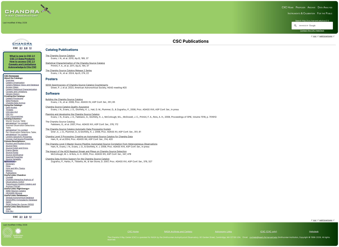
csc (314, 36)
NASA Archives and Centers (178, 231)
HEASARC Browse (14, 193)
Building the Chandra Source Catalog (64, 99)
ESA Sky (9, 211)
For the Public (324, 13)
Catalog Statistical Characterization (21, 89)
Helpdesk (314, 231)
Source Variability (13, 159)
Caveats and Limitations (22, 64)
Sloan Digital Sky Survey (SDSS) (20, 204)
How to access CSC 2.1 (22, 61)
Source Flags (11, 146)
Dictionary (10, 164)
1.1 (30, 48)
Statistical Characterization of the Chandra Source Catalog (75, 63)
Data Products (12, 100)
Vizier (8, 209)
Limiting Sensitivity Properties (19, 137)
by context (23, 123)
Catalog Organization (15, 82)
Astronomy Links (223, 231)
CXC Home (288, 7)
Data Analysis (325, 7)
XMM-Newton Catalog (16, 191)
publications (326, 36)
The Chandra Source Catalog (60, 55)
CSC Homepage (11, 76)
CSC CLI (9, 114)
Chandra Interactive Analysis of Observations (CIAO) (20, 180)
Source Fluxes (12, 152)
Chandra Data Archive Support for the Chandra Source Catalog (77, 158)
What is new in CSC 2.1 (22, 56)
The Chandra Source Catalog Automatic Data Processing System (78, 129)
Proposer (300, 7)
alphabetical (11, 123)
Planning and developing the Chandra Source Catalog (72, 114)
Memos (9, 170)
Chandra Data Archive (15, 103)
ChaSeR (9, 177)
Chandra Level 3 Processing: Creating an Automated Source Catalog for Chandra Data (89, 136)
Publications (11, 173)
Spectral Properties (14, 157)
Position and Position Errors (18, 143)
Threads (9, 110)
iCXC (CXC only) (268, 231)
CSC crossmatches (14, 116)
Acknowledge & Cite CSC (22, 67)
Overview (10, 80)
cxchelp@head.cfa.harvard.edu (263, 237)
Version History (12, 94)
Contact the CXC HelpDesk (312, 30)
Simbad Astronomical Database (20, 197)
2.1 (20, 48)
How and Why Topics (15, 168)
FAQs (8, 166)
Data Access (11, 107)
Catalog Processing (14, 98)
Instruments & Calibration (301, 13)
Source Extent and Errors (17, 148)
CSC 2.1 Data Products (22, 58)
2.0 (26, 48)
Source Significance (14, 155)
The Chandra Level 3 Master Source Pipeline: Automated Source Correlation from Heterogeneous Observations (101, 144)
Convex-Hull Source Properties (19, 139)
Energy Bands (12, 150)
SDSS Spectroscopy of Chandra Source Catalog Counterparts (77, 85)
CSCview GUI (12, 112)
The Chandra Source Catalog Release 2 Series (69, 70)
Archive (311, 7)
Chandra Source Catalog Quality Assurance (67, 106)
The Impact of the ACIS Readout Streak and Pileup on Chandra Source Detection (86, 151)
